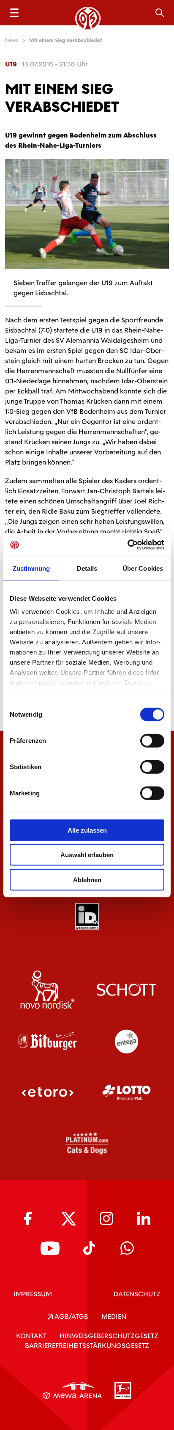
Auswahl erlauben (87, 854)
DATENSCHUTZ (137, 1294)
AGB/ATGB (70, 1316)
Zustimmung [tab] (31, 568)
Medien (113, 1316)
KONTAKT (31, 1335)
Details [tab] (87, 568)
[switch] (152, 740)
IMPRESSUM (33, 1294)
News (12, 40)
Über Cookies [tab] (142, 568)
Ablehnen (87, 879)
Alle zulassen (87, 829)
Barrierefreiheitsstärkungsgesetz (87, 1345)
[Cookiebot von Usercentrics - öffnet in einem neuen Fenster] (127, 544)
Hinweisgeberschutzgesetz (109, 1335)
